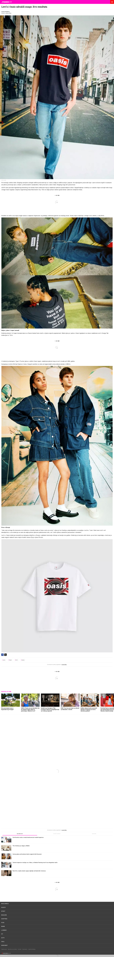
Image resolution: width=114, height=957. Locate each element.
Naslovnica (5, 903)
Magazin (4, 915)
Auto (2, 937)
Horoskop (4, 945)
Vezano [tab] (94, 833)
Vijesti (3, 907)
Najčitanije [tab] (57, 833)
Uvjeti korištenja (31, 949)
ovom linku (64, 664)
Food (2, 922)
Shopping (4, 918)
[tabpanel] (57, 857)
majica (23, 660)
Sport (3, 911)
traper (10, 660)
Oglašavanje (4, 949)
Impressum (24, 949)
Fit (2, 934)
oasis (3, 660)
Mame (3, 926)
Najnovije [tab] (20, 833)
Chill (2, 941)
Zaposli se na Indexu (12, 949)
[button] (112, 2)
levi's (16, 660)
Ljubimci (4, 930)
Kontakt (19, 949)
